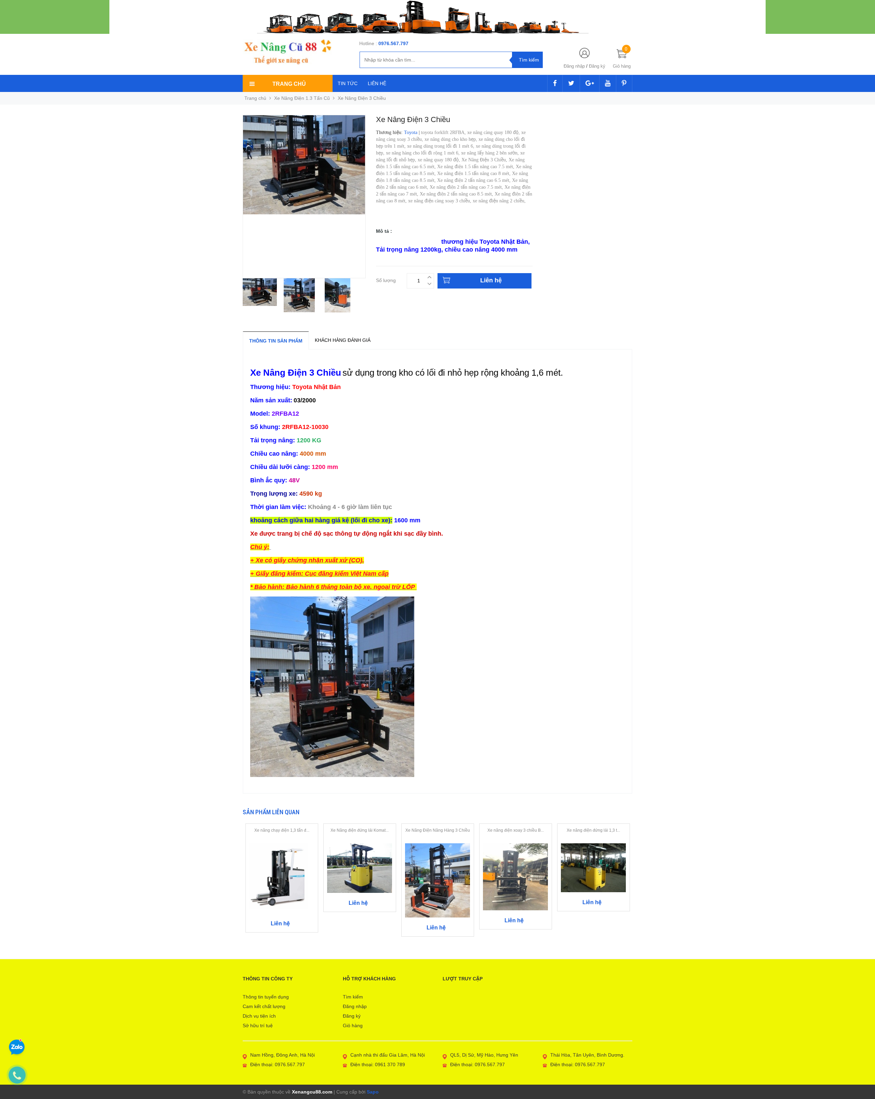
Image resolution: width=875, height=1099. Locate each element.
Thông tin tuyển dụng (266, 997)
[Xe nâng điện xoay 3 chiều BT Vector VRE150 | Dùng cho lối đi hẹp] (515, 876)
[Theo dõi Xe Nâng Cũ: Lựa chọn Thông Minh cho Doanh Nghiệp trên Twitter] (571, 83)
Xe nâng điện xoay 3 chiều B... (515, 830)
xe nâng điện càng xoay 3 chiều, (440, 200)
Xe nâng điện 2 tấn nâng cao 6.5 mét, (474, 180)
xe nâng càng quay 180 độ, (494, 132)
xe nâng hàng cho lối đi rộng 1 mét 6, (423, 153)
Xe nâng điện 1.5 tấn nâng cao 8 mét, (474, 173)
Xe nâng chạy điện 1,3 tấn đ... (281, 830)
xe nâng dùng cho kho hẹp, (452, 139)
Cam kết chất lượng (264, 1006)
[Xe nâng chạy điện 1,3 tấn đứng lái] (281, 878)
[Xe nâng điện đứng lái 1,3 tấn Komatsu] (593, 867)
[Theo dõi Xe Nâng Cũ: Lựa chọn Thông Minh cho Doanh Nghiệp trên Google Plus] (589, 83)
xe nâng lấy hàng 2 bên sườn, (490, 153)
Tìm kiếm (353, 997)
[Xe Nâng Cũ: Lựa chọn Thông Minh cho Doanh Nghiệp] (287, 52)
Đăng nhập (574, 66)
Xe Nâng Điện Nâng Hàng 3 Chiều (437, 830)
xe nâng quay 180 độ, (439, 159)
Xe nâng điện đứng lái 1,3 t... (593, 830)
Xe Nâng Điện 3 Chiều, (485, 159)
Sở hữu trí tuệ (258, 1025)
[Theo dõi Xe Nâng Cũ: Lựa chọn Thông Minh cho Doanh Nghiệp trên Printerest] (624, 83)
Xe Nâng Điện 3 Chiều (408, 241)
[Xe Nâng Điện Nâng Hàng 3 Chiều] (437, 880)
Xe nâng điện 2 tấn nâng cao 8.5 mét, (457, 194)
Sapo (373, 1092)
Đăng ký (597, 66)
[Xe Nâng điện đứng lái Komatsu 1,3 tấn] (359, 868)
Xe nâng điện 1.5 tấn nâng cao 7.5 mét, (476, 166)
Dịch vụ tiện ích (259, 1016)
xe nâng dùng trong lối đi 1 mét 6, (441, 146)
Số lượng (386, 279)
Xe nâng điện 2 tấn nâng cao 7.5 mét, (467, 187)
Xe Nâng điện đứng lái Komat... (360, 830)
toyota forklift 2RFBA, (444, 132)
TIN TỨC (348, 83)
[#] (437, 17)
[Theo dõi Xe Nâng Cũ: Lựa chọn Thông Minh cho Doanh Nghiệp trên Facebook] (555, 83)
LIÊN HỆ (377, 83)
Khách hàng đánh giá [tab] (343, 340)
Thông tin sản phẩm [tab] (275, 341)
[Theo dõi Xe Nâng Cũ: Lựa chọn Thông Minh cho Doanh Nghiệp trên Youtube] (607, 83)
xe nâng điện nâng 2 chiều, (500, 200)
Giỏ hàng (353, 1025)
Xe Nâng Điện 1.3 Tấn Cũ (302, 98)
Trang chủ (255, 98)
